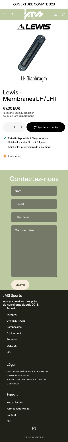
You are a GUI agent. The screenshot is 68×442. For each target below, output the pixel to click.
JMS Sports (37, 437)
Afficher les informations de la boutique (29, 146)
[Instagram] (34, 428)
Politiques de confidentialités (26, 379)
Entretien (12, 339)
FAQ (9, 421)
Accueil (11, 308)
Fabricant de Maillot (18, 408)
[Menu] (4, 14)
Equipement (14, 333)
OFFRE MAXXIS (16, 320)
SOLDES (12, 345)
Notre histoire (14, 402)
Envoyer (20, 284)
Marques (12, 314)
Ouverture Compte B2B (34, 4)
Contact (11, 415)
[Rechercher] (12, 14)
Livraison (13, 383)
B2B (9, 352)
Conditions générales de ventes (27, 371)
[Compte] (56, 14)
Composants (14, 327)
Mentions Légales (18, 375)
